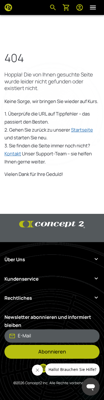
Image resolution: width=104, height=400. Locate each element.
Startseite (82, 130)
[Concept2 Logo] (8, 7)
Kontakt (12, 153)
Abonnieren (52, 351)
